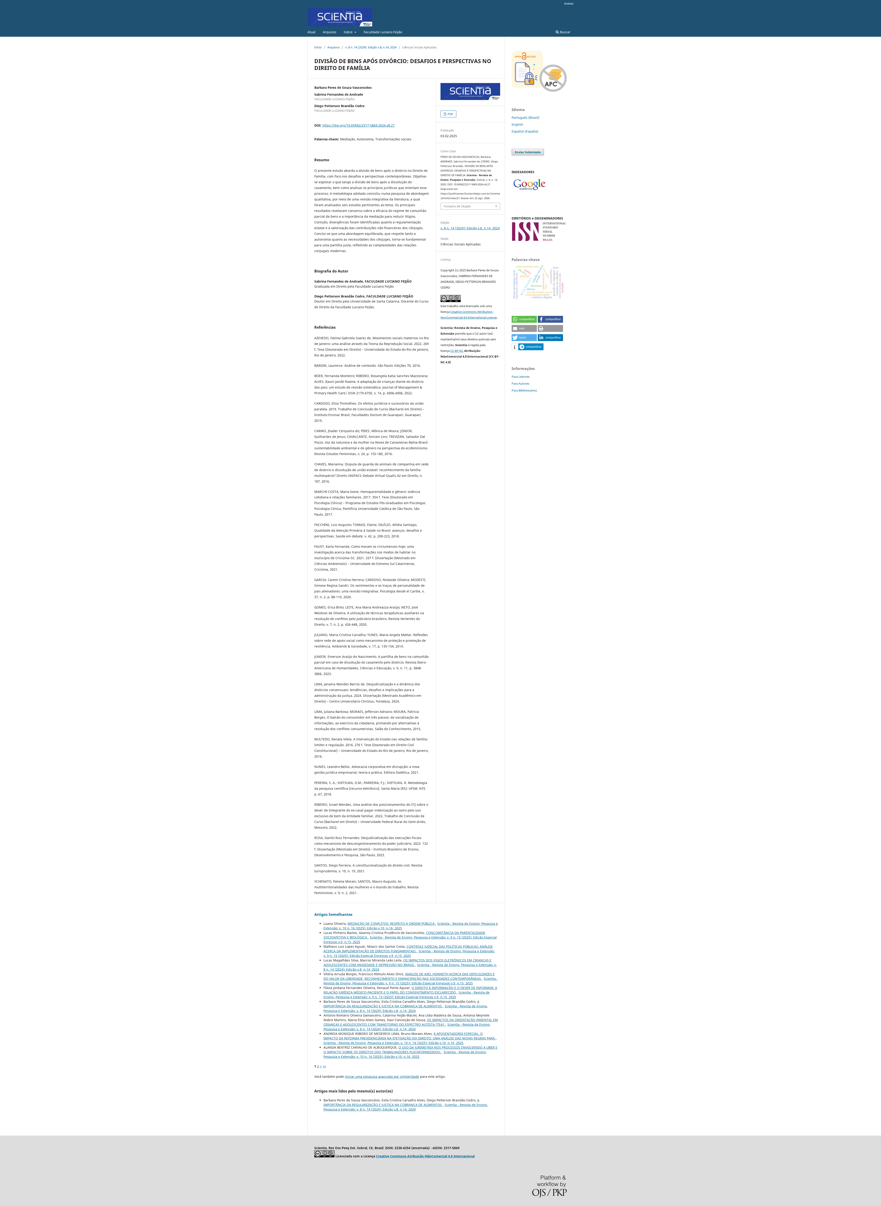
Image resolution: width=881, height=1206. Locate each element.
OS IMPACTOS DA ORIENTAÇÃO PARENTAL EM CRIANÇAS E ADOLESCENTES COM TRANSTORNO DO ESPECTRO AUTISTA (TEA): (410, 1022)
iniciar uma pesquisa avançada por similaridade (382, 1076)
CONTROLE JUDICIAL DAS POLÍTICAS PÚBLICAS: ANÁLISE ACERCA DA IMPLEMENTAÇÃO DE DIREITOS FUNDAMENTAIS (408, 948)
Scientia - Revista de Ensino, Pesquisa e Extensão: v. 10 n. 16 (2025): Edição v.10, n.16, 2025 (393, 1043)
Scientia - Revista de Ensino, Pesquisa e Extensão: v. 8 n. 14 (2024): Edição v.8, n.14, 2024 (405, 1008)
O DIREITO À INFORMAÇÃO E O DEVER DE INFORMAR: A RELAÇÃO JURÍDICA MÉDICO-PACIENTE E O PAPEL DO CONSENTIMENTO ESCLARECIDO (410, 990)
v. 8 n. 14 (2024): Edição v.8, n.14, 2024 (370, 47)
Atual (311, 32)
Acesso (569, 3)
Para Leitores (521, 377)
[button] (524, 319)
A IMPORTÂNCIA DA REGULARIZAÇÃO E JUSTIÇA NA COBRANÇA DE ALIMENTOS (401, 1003)
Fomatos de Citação (457, 206)
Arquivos (329, 32)
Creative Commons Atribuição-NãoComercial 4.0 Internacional (425, 1156)
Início (318, 47)
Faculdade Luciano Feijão (383, 32)
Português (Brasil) (525, 117)
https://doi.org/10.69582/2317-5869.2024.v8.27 (358, 125)
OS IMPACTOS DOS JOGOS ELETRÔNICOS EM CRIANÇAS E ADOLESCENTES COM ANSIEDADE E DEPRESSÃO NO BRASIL (407, 962)
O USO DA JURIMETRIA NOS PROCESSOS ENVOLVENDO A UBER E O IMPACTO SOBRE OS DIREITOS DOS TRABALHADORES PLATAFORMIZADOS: (410, 1049)
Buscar (564, 32)
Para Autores (520, 383)
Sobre (349, 32)
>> (324, 1066)
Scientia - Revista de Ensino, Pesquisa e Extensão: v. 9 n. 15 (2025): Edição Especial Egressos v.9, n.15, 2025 (409, 953)
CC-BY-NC (456, 351)
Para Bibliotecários (524, 390)
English (517, 124)
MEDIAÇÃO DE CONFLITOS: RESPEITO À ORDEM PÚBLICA (391, 923)
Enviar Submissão (528, 152)
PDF (450, 114)
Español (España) (525, 131)
